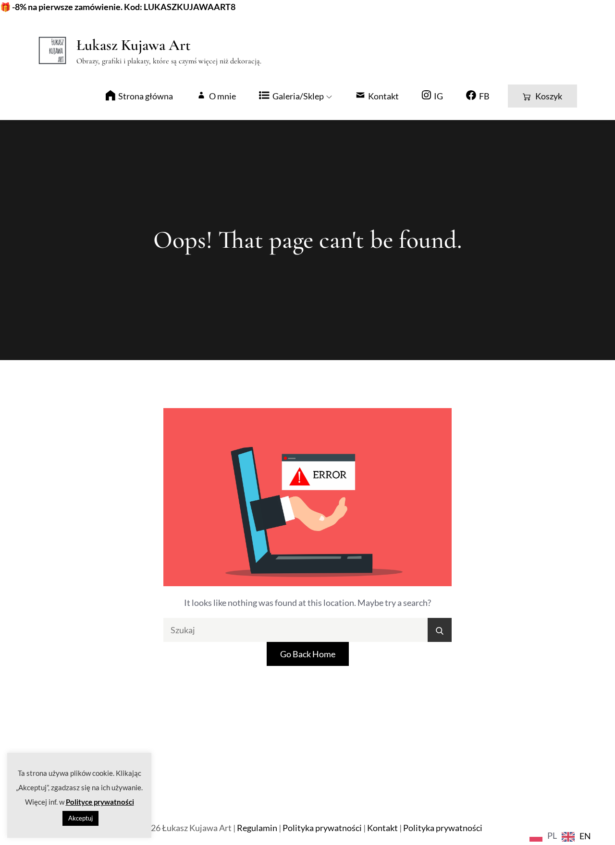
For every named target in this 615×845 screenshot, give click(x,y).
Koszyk (548, 96)
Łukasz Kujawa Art (133, 45)
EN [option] (585, 836)
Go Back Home (307, 654)
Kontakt (382, 827)
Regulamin (257, 827)
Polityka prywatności (322, 827)
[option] (576, 837)
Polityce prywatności (100, 801)
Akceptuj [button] (80, 818)
